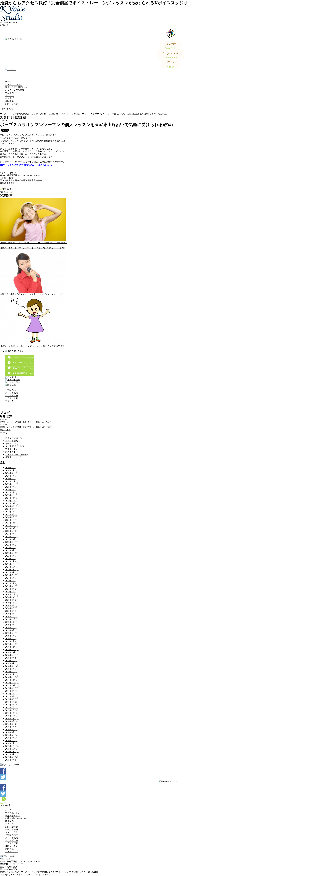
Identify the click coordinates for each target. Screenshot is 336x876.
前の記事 (7, 189)
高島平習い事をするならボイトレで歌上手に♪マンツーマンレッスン (32, 294)
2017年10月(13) (12, 685)
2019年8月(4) (11, 625)
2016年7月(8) (11, 727)
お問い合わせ (6, 25)
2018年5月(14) (11, 666)
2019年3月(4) (11, 638)
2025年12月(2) (11, 481)
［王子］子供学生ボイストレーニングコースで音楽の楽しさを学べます (33, 242)
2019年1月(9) (11, 644)
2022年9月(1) (11, 542)
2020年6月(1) (11, 603)
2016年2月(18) (11, 740)
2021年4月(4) (11, 583)
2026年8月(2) (11, 467)
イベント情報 (11, 829)
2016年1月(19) (11, 743)
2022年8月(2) (11, 545)
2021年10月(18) (12, 570)
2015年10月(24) (12, 751)
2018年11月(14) (12, 649)
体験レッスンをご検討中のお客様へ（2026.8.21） (23, 427)
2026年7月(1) (11, 470)
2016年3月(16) (11, 738)
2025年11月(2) (11, 484)
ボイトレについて (13, 84)
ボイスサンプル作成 (14, 90)
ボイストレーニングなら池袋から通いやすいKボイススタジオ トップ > (33, 114)
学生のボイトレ (12, 816)
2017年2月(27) (11, 707)
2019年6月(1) (11, 630)
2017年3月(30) (11, 705)
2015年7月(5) (11, 760)
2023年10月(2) (11, 528)
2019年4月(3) (11, 636)
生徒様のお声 (11, 390)
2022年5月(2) (11, 553)
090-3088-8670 (10, 867)
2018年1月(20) (11, 677)
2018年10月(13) (12, 652)
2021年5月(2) (11, 581)
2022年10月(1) (11, 539)
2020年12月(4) (11, 594)
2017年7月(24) (11, 694)
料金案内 (9, 93)
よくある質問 (11, 398)
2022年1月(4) (11, 561)
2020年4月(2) (11, 608)
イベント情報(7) (12, 441)
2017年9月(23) (11, 688)
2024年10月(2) (11, 503)
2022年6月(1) (11, 550)
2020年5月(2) (11, 605)
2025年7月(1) (11, 487)
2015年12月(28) (12, 746)
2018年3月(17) (11, 672)
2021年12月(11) (12, 564)
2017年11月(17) (12, 683)
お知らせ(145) (11, 443)
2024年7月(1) (11, 512)
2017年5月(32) (11, 699)
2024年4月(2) (11, 517)
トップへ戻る (6, 805)
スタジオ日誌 (73, 114)
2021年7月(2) (11, 575)
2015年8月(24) (11, 757)
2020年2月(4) (11, 614)
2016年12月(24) (12, 713)
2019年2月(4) (11, 641)
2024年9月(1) (11, 506)
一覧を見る (5, 430)
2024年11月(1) (11, 501)
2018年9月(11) (11, 655)
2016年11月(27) (12, 716)
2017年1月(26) (11, 710)
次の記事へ (5, 192)
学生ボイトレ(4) (12, 449)
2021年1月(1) (11, 592)
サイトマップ (11, 851)
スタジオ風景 (11, 393)
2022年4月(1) (11, 556)
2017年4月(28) (11, 702)
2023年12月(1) (11, 523)
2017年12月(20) (12, 680)
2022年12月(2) (11, 536)
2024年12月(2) (11, 498)
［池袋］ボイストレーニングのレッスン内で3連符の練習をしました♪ (32, 248)
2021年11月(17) (12, 567)
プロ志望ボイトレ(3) (14, 446)
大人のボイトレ (12, 813)
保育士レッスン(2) (13, 457)
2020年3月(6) (11, 611)
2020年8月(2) (11, 600)
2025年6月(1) (11, 490)
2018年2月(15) (11, 674)
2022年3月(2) (11, 558)
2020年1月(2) (11, 616)
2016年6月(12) (11, 729)
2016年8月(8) (11, 724)
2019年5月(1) (11, 633)
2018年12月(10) (12, 647)
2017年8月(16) (11, 691)
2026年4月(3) (11, 479)
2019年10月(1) (11, 622)
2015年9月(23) (11, 754)
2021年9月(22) (11, 572)
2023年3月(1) (11, 534)
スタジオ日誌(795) (13, 438)
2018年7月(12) (11, 660)
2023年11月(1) (11, 525)
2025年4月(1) (11, 492)
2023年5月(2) (11, 531)
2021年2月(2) (11, 589)
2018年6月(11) (11, 663)
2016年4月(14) (11, 735)
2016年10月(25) (12, 718)
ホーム (8, 82)
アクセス (9, 95)
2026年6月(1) (11, 473)
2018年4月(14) (11, 669)
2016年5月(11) (11, 732)
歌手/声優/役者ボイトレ (16, 818)
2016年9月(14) (11, 721)
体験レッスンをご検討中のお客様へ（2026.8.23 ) (22, 422)
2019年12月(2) (11, 619)
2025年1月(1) (11, 495)
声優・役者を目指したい (16, 87)
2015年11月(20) (12, 749)
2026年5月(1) (11, 476)
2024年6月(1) (11, 514)
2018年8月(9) (11, 658)
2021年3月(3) (11, 586)
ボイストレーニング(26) (16, 454)
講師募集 (9, 101)
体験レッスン (11, 846)
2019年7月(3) (11, 627)
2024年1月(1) (11, 520)
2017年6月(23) (11, 696)
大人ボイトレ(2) (12, 452)
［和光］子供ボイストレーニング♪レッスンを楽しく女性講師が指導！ (33, 346)
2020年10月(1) (11, 597)
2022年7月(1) (11, 547)
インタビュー (11, 98)
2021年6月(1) (11, 578)
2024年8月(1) (11, 509)
